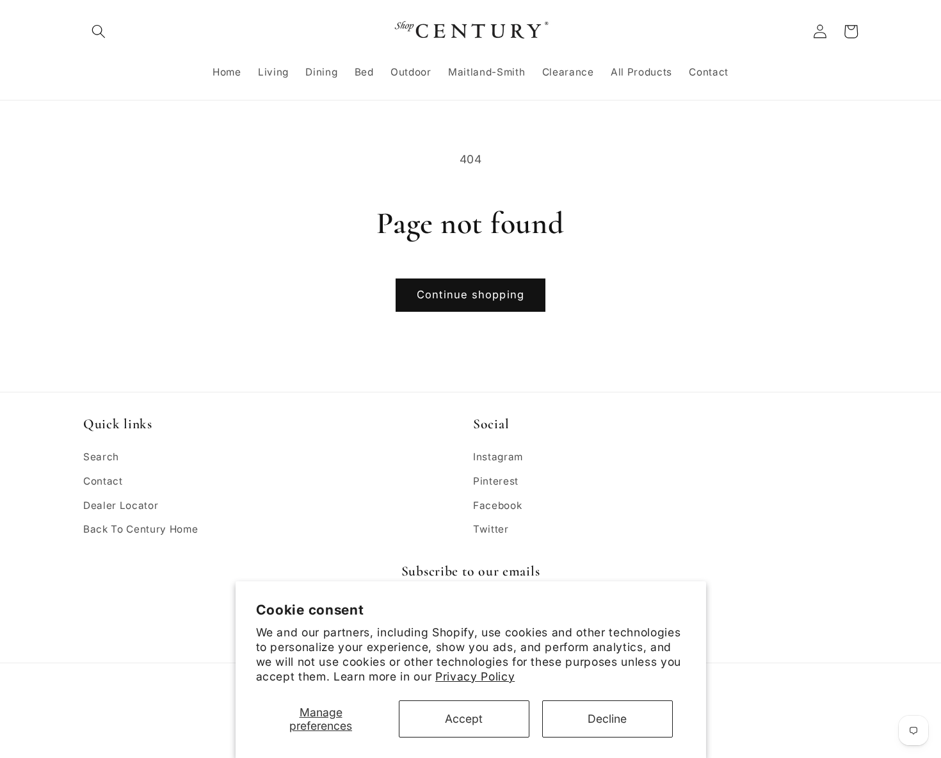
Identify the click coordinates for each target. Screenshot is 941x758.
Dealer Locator (120, 505)
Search (101, 457)
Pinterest (496, 481)
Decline (607, 718)
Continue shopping (470, 294)
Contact (103, 481)
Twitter (491, 529)
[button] (98, 31)
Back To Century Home (140, 529)
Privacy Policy (475, 676)
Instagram (498, 457)
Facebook (497, 505)
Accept (464, 718)
